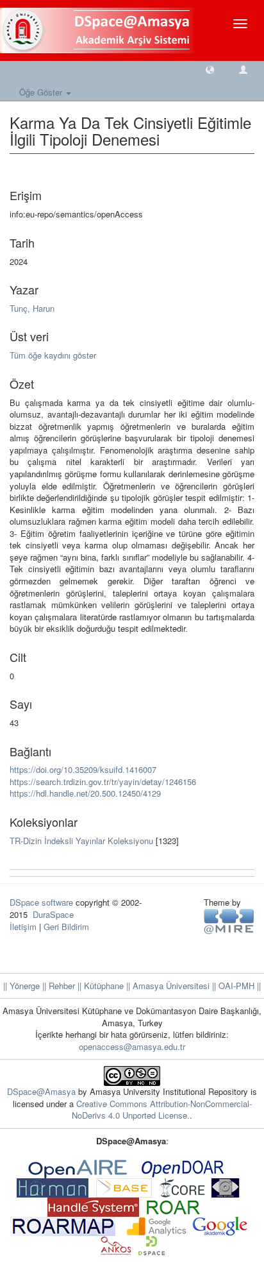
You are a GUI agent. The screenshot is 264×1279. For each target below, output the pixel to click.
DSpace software (41, 902)
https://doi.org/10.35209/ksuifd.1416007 (83, 769)
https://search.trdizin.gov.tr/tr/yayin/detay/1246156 (103, 781)
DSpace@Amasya (42, 1091)
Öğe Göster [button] (42, 92)
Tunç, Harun (32, 308)
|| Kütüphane (99, 985)
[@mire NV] (229, 921)
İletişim (23, 926)
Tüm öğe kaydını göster (53, 355)
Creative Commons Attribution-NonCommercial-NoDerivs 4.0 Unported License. (162, 1109)
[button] (210, 69)
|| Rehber (57, 985)
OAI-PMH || (238, 985)
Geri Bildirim (66, 926)
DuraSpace (53, 914)
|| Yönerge (21, 985)
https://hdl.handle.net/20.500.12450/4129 (85, 793)
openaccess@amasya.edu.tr (132, 1046)
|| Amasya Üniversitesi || (170, 985)
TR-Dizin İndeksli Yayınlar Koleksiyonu (81, 840)
